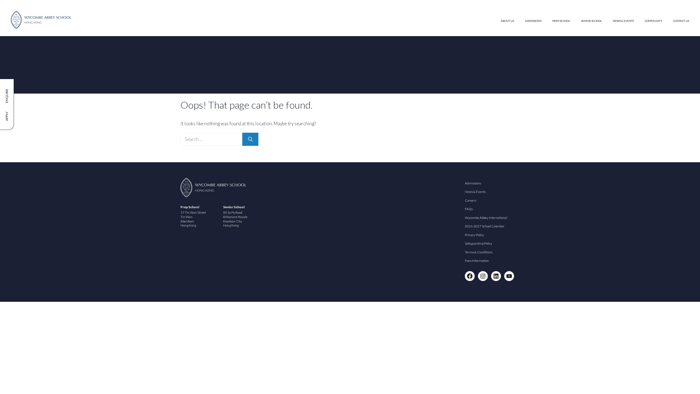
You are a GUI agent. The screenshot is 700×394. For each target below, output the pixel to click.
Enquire (7, 96)
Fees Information (477, 261)
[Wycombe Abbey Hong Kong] (41, 27)
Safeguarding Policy (478, 243)
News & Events (623, 20)
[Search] (250, 139)
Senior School (591, 20)
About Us (507, 20)
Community (653, 20)
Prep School (561, 20)
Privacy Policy (474, 235)
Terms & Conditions (478, 252)
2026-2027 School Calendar (484, 226)
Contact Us (681, 20)
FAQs (469, 209)
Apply (7, 116)
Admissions (533, 20)
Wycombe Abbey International (486, 218)
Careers (470, 200)
